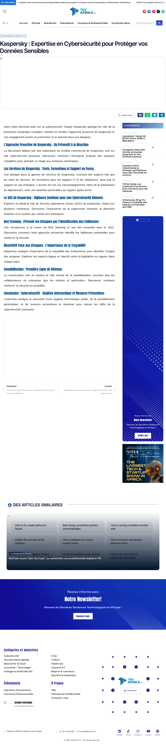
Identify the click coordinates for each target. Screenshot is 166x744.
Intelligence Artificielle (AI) (18, 671)
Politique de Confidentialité (65, 693)
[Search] (159, 23)
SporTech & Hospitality (63, 675)
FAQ (53, 690)
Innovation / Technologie (17, 667)
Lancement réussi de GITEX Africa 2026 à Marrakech (134, 138)
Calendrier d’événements (17, 690)
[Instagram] (153, 11)
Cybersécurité (11, 655)
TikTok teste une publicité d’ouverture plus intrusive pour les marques (134, 187)
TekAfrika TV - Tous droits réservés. (85, 740)
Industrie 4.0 (58, 667)
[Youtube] (144, 11)
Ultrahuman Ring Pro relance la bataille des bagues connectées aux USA (134, 203)
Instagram (138, 735)
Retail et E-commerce (62, 671)
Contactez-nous (59, 697)
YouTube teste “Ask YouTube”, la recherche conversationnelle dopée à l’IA (55, 558)
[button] (140, 115)
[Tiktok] (158, 11)
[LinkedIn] (119, 731)
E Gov (54, 655)
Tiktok (128, 735)
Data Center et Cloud (15, 663)
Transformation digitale (16, 659)
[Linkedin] (149, 11)
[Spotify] (163, 11)
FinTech (55, 659)
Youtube (148, 735)
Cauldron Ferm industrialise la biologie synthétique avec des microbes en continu (134, 170)
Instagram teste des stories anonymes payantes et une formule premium (133, 153)
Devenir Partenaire (23, 702)
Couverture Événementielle (18, 693)
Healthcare (57, 663)
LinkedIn (119, 735)
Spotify (157, 735)
